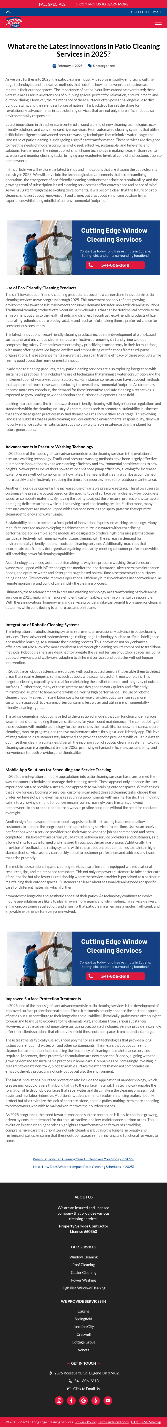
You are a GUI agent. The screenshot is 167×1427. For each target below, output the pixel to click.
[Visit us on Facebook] (71, 1400)
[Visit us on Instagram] (59, 1400)
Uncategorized (104, 66)
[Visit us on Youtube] (108, 1400)
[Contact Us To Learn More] (83, 4)
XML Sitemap (151, 1422)
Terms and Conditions (113, 1422)
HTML (135, 1422)
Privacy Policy (85, 1422)
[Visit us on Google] (83, 1400)
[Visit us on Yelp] (95, 1400)
